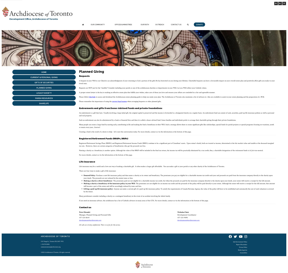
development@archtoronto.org (90, 220)
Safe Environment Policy (240, 242)
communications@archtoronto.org (51, 247)
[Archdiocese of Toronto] (37, 11)
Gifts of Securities (44, 83)
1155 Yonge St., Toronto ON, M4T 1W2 (52, 241)
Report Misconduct (241, 244)
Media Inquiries (242, 250)
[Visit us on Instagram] (245, 237)
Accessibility (243, 253)
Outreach (159, 25)
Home (44, 72)
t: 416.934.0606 (45, 244)
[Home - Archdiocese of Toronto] (83, 25)
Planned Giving (44, 88)
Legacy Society (44, 93)
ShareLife (44, 103)
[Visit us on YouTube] (241, 237)
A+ (276, 3)
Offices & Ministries (123, 25)
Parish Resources (44, 98)
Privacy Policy (243, 247)
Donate (199, 25)
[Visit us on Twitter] (235, 237)
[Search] (188, 25)
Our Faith (145, 25)
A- (280, 3)
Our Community (98, 25)
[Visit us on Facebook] (230, 237)
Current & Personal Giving (44, 77)
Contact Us (176, 25)
